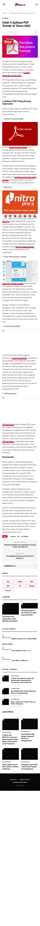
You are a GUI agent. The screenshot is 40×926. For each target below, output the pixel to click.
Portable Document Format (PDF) (16, 74)
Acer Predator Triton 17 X (21, 651)
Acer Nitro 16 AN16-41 (20, 660)
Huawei (32, 586)
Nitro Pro (5, 221)
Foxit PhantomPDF (19, 358)
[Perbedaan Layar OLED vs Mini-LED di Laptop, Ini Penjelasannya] (29, 754)
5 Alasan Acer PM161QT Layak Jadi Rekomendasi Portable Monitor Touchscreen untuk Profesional (22, 680)
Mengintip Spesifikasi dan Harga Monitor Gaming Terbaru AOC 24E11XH (20, 546)
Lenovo (8, 590)
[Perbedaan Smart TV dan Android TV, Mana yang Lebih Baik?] (29, 605)
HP (20, 586)
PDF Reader (24, 536)
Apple (20, 581)
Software (5, 18)
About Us (13, 779)
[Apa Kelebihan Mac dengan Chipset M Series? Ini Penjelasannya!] (5, 691)
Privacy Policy (25, 779)
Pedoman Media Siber (20, 782)
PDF (18, 536)
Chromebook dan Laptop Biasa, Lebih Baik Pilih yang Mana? (10, 619)
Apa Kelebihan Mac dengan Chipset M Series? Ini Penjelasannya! (23, 692)
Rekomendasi (15, 675)
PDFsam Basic (8, 424)
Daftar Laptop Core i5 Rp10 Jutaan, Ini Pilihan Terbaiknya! (23, 703)
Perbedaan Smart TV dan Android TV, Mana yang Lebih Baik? (29, 612)
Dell (8, 586)
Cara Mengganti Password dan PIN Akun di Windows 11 (20, 557)
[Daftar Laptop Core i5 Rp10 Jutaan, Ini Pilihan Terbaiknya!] (5, 702)
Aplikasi (13, 536)
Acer (8, 581)
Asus (32, 581)
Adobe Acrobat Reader (18, 147)
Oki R (3, 32)
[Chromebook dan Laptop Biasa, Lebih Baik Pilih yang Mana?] (10, 609)
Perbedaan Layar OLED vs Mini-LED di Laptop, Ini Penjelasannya (29, 767)
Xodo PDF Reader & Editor (13, 283)
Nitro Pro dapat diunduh (24, 246)
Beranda (4, 13)
